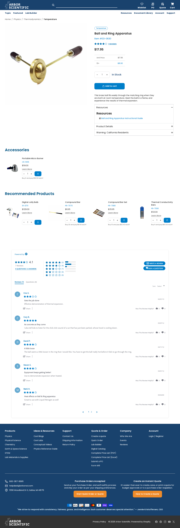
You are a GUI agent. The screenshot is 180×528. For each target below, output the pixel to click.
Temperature (101, 28)
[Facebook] (156, 521)
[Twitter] (173, 521)
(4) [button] (63, 265)
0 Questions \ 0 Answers (25, 269)
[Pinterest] (160, 521)
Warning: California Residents (112, 132)
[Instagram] (165, 521)
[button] (154, 268)
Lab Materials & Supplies (16, 457)
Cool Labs (38, 440)
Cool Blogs (39, 436)
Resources (102, 107)
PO (152, 7)
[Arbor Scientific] (17, 522)
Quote (162, 7)
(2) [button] (63, 262)
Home (8, 19)
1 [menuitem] (88, 412)
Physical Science (13, 440)
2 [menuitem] (91, 412)
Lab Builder (96, 444)
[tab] (19, 282)
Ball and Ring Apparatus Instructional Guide (122, 118)
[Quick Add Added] (38, 173)
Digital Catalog (98, 448)
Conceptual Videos (43, 444)
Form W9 (95, 465)
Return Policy (68, 444)
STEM (7, 453)
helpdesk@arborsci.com (21, 485)
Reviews (124, 444)
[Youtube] (169, 521)
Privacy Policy (99, 521)
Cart (172, 5)
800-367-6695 (16, 481)
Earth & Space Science (16, 448)
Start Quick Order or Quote (90, 494)
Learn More (27, 169)
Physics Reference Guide (45, 448)
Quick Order (97, 440)
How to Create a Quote (147, 494)
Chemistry (10, 444)
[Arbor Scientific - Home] (17, 5)
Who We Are (126, 436)
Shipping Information (72, 440)
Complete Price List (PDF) (103, 453)
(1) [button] (63, 269)
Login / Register (156, 436)
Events (123, 440)
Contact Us (67, 436)
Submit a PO (97, 461)
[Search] (53, 5)
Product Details (104, 126)
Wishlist (142, 7)
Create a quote (98, 436)
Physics (17, 19)
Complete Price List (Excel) (104, 457)
